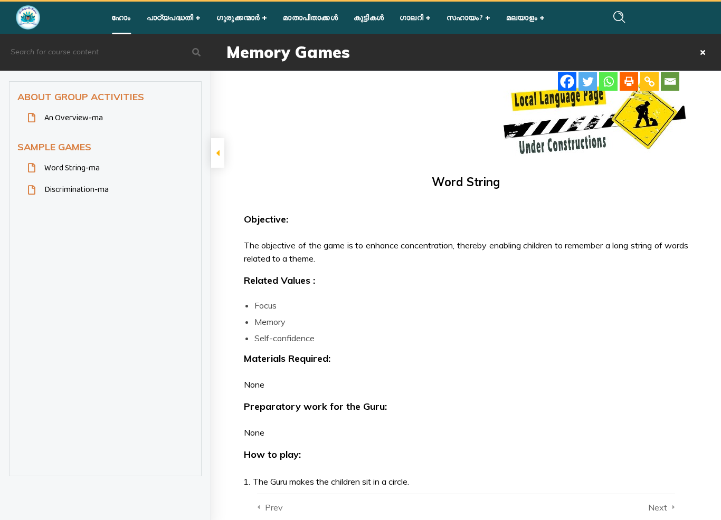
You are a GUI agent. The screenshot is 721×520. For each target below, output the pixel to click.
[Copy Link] (649, 81)
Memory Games (288, 52)
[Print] (629, 81)
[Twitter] (587, 81)
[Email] (670, 81)
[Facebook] (567, 81)
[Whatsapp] (608, 81)
